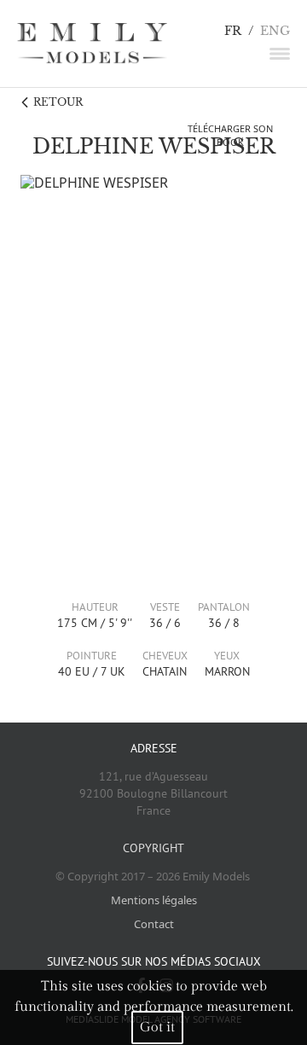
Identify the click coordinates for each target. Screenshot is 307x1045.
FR (232, 31)
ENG (275, 31)
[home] (92, 43)
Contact (154, 924)
